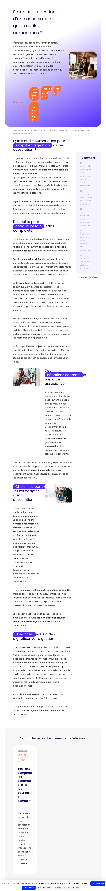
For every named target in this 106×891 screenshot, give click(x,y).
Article (57, 90)
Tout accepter (98, 883)
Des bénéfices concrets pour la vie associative (85, 219)
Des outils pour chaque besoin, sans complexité (86, 199)
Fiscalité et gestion (34, 94)
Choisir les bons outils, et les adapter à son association (85, 242)
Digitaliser (18, 201)
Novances (24, 647)
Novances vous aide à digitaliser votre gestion (86, 263)
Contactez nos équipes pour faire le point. (35, 698)
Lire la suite (24, 868)
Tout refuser (29, 887)
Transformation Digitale (33, 112)
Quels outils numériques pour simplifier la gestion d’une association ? (86, 176)
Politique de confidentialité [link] (67, 887)
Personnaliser (44, 887)
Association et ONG (46, 93)
